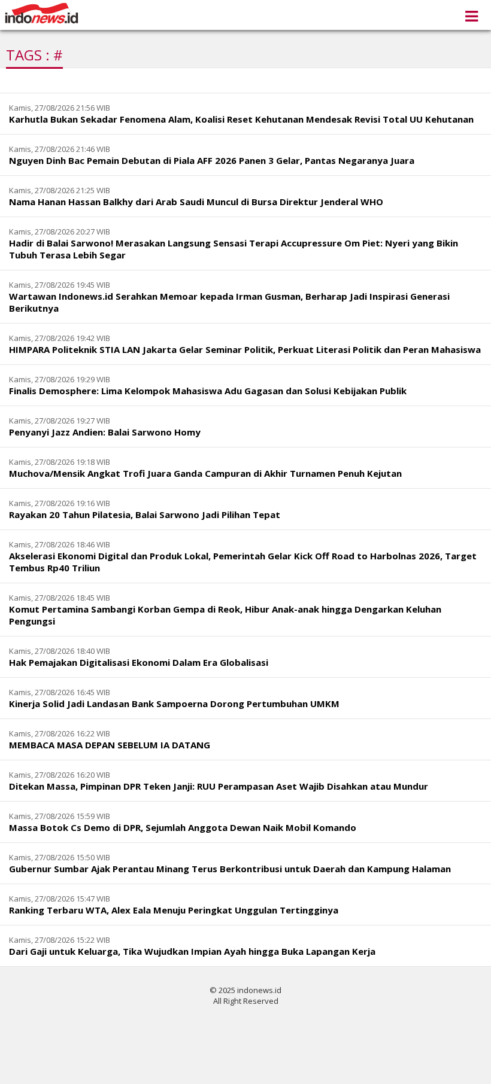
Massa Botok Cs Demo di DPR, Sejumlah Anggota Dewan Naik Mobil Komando (182, 827)
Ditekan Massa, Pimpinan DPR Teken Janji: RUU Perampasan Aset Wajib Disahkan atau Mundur (218, 786)
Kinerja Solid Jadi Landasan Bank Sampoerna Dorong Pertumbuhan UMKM (174, 704)
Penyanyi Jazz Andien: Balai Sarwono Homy (105, 432)
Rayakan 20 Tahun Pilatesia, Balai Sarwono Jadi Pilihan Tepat (144, 514)
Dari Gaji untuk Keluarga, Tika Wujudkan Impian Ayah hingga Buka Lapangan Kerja (192, 951)
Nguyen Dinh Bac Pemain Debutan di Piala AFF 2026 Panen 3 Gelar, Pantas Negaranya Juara (211, 160)
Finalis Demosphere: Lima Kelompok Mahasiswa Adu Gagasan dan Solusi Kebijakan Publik (208, 391)
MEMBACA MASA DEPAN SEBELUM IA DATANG (109, 745)
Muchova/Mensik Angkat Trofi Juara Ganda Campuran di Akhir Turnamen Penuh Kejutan (205, 473)
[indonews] (41, 13)
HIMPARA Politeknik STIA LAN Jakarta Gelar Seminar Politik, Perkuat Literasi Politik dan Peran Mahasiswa (245, 349)
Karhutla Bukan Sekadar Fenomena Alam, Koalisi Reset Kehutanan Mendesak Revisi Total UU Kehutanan (241, 119)
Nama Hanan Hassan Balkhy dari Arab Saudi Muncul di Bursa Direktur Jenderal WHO (196, 202)
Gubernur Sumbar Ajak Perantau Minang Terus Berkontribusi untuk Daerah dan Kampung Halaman (230, 869)
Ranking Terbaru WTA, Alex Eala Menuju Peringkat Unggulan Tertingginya (173, 910)
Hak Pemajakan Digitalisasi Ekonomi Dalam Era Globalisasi (138, 662)
